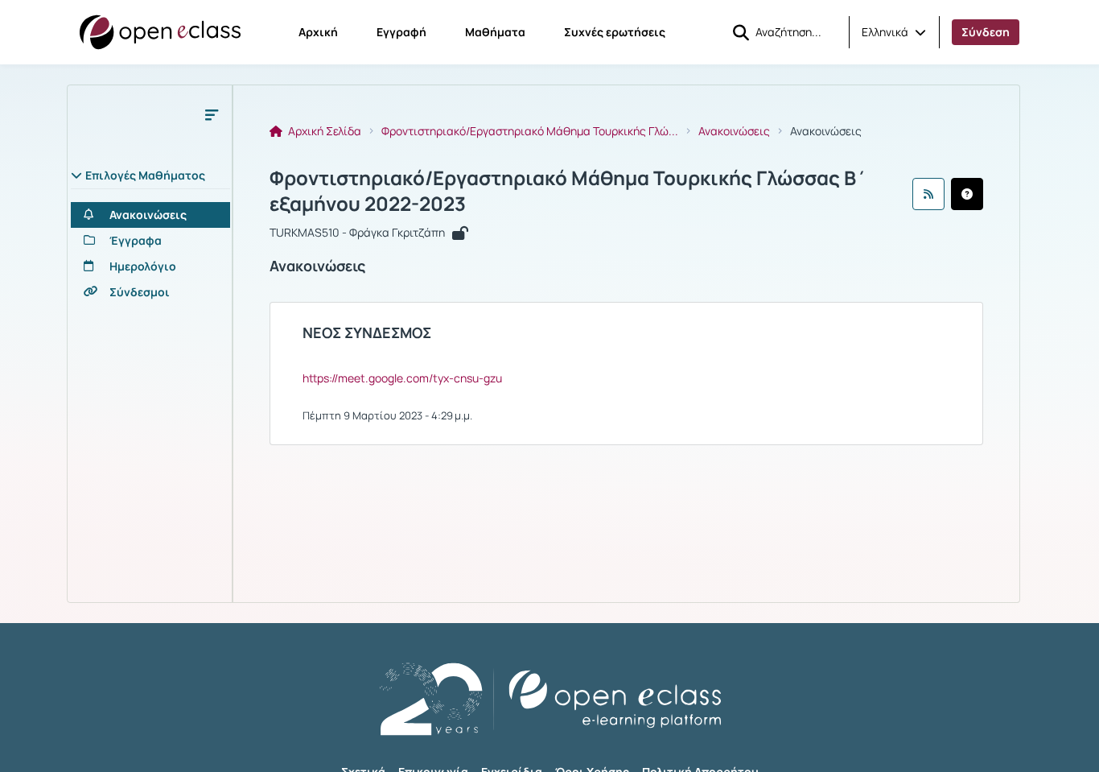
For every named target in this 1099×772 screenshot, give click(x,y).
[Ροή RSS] (928, 194)
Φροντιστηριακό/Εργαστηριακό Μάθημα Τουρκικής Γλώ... (529, 131)
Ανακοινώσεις (734, 131)
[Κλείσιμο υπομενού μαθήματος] (211, 114)
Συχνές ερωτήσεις (614, 31)
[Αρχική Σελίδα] (160, 32)
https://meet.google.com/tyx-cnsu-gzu (402, 378)
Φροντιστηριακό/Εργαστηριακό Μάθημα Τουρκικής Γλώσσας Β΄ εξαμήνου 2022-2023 (568, 191)
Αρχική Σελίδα (323, 131)
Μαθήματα (495, 31)
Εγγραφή (401, 31)
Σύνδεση (985, 31)
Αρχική (318, 31)
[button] (894, 32)
